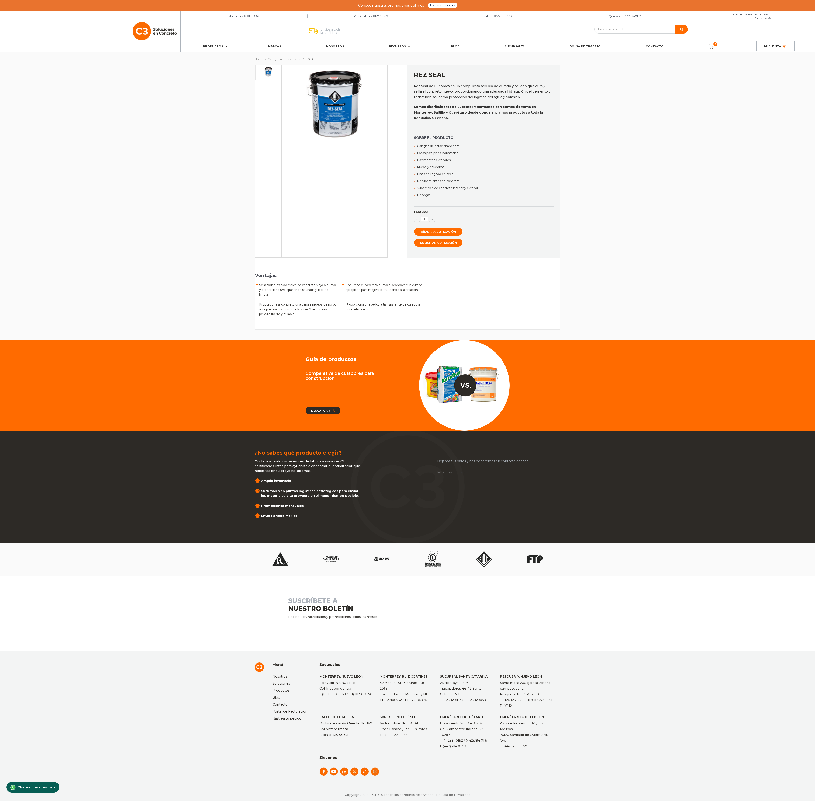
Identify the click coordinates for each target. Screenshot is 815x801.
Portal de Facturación (290, 711)
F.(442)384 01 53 (453, 746)
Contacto (655, 46)
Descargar (320, 410)
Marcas (274, 46)
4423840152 (633, 16)
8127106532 (380, 16)
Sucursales (515, 46)
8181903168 (252, 16)
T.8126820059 (475, 700)
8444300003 (503, 16)
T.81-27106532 (391, 700)
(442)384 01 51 (477, 740)
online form (462, 472)
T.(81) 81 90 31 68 (332, 694)
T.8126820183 (450, 700)
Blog (455, 46)
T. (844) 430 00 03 (333, 735)
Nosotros (335, 46)
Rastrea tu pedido (287, 718)
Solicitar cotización (438, 242)
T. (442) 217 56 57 (513, 746)
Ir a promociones (442, 5)
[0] (711, 46)
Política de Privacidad (453, 795)
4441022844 (762, 14)
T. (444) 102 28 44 (394, 735)
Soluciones (281, 683)
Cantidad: (421, 212)
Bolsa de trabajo (585, 46)
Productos (281, 690)
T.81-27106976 (416, 700)
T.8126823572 (510, 700)
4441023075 (763, 18)
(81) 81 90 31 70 (360, 694)
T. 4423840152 (451, 740)
